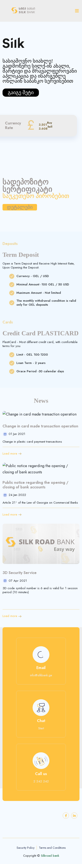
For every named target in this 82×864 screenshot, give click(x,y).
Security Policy (25, 848)
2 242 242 (41, 781)
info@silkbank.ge (41, 675)
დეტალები (20, 207)
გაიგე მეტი (21, 92)
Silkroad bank (50, 856)
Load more (10, 454)
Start (41, 728)
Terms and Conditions (52, 848)
